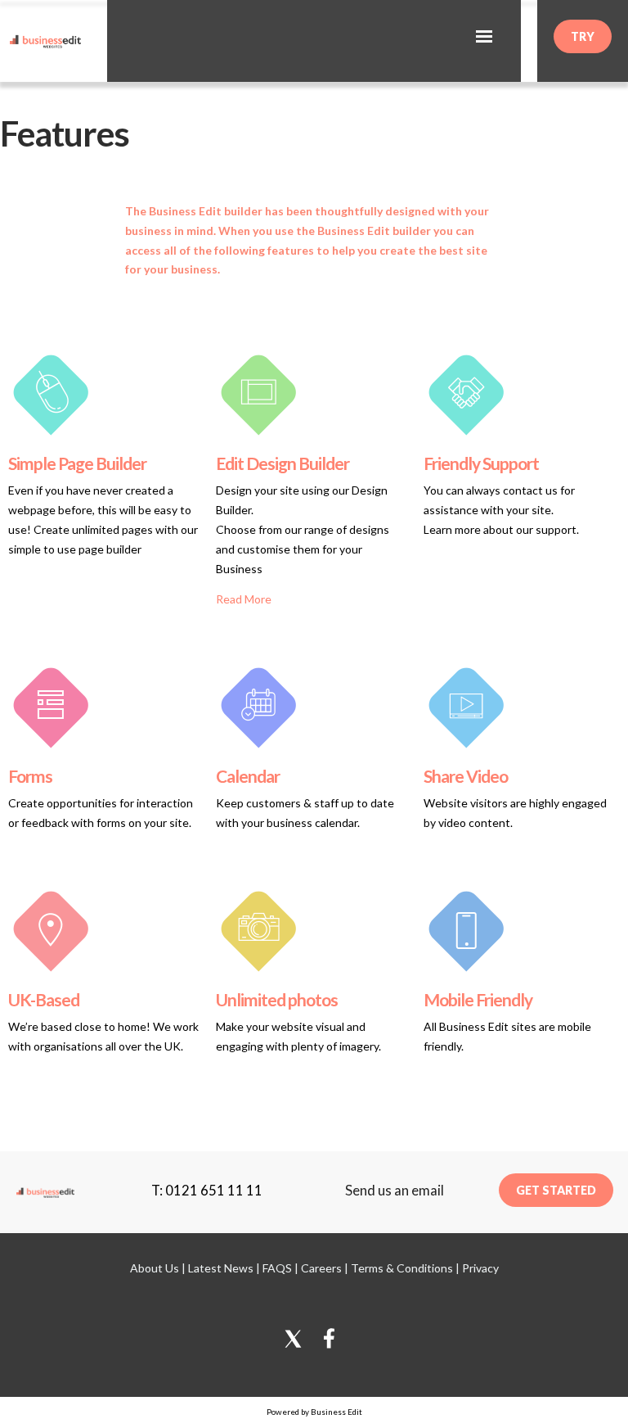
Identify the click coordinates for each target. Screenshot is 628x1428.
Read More (243, 599)
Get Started (556, 1190)
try (582, 36)
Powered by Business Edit (314, 1412)
